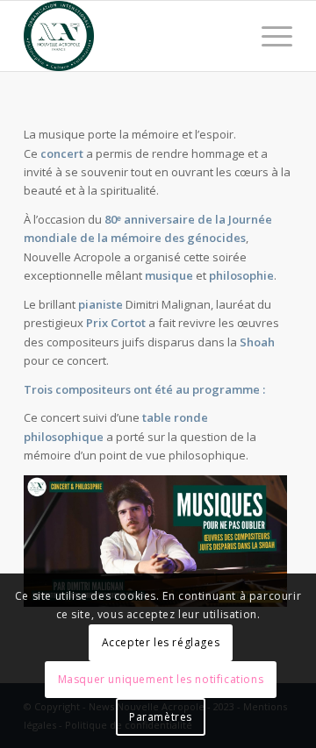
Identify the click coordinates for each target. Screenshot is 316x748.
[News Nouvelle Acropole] (131, 36)
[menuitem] (268, 36)
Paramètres (160, 716)
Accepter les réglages (161, 642)
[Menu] (268, 36)
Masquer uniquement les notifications (161, 679)
